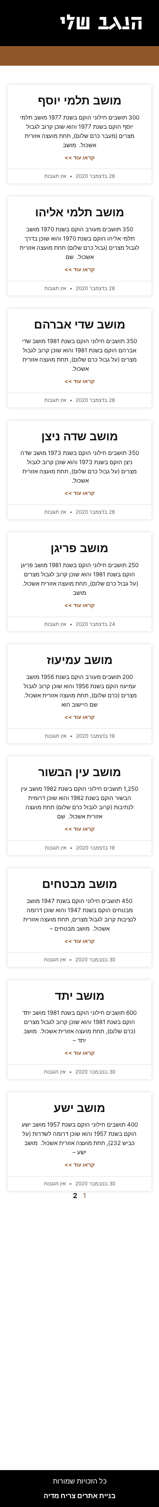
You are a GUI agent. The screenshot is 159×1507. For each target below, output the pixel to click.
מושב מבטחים (79, 884)
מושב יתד (80, 995)
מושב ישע (79, 1108)
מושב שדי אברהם (79, 324)
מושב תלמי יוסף (80, 100)
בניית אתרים (80, 1496)
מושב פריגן (79, 548)
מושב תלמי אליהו (79, 212)
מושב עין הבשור (79, 772)
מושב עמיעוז (80, 660)
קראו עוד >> (79, 157)
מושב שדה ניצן (79, 436)
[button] (29, 23)
